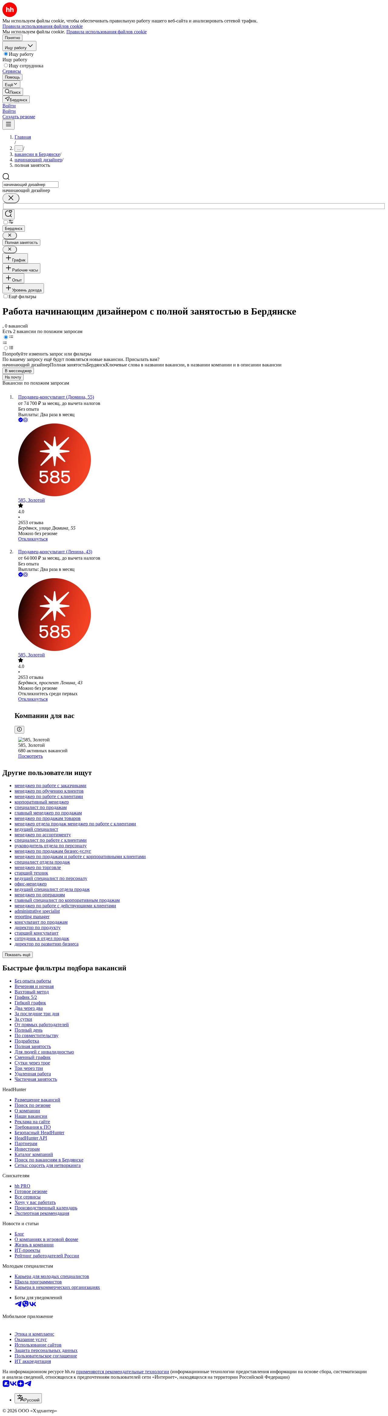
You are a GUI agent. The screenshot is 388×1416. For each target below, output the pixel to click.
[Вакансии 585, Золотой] (200, 460)
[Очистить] (10, 198)
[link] (12, 92)
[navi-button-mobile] (8, 125)
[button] (9, 105)
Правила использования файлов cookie (106, 31)
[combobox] (30, 184)
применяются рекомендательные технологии (122, 1371)
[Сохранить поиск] (8, 214)
